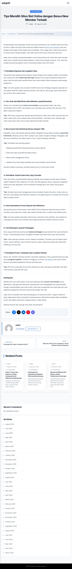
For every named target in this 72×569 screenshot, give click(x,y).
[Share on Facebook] (14, 312)
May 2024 (8, 544)
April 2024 (8, 548)
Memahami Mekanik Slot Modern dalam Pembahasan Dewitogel (58, 374)
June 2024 (9, 539)
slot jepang (49, 259)
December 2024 (10, 513)
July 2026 (8, 428)
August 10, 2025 (41, 24)
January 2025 (10, 508)
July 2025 (8, 482)
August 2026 (9, 424)
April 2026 (8, 442)
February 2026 (10, 451)
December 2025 (10, 460)
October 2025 (10, 468)
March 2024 (9, 553)
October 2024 (10, 522)
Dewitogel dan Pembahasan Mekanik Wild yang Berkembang (35, 374)
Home (3, 33)
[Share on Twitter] (19, 312)
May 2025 (8, 491)
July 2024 (8, 535)
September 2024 (11, 526)
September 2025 (11, 473)
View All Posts (31, 329)
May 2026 (8, 437)
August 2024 (9, 530)
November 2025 (10, 464)
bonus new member (52, 47)
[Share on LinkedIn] (23, 312)
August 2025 (9, 477)
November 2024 (10, 517)
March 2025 (9, 499)
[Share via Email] (33, 312)
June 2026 (9, 433)
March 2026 (9, 446)
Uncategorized (36, 11)
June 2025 (9, 486)
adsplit (6, 3)
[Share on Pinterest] (28, 312)
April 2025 (8, 495)
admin (31, 24)
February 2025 (10, 504)
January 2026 (10, 455)
